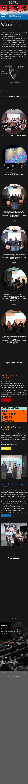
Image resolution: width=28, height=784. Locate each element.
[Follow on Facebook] (2, 768)
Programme (4, 778)
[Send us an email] (11, 768)
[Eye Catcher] (14, 2)
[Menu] (2, 3)
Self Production (11, 778)
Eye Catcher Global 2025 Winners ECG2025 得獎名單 (14, 136)
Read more (14, 140)
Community (22, 778)
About (14, 780)
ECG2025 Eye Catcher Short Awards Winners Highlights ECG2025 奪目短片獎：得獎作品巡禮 (14, 173)
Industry (17, 778)
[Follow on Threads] (8, 768)
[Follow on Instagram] (5, 768)
